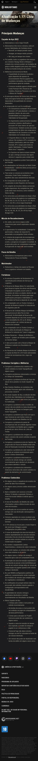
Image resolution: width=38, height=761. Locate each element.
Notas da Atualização (24, 13)
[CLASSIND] (5, 729)
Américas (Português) (13, 667)
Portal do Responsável (10, 698)
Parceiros (5, 678)
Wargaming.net (12, 757)
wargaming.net (10, 719)
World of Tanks (9, 7)
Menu (35, 7)
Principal (4, 13)
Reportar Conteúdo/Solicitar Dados (15, 686)
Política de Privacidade (10, 694)
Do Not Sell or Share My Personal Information (14, 710)
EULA (3, 690)
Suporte (5, 674)
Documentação (12, 13)
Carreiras (5, 706)
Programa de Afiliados (10, 682)
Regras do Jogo (7, 702)
